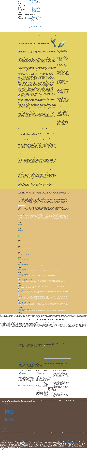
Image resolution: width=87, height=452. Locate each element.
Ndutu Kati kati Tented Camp (25, 73)
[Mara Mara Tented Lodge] (22, 207)
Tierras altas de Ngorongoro (63, 59)
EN (29, 29)
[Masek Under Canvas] (24, 309)
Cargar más (20, 313)
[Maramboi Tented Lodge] (25, 279)
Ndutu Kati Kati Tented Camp (36, 17)
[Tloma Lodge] (23, 295)
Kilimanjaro (32, 20)
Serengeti (32, 22)
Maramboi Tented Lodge (35, 6)
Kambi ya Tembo (34, 9)
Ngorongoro (32, 21)
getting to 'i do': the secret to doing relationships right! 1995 (22, 438)
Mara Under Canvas (35, 13)
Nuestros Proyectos (23, 373)
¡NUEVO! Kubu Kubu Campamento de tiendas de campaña (55, 361)
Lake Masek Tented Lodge (36, 8)
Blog (29, 28)
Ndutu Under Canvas (35, 14)
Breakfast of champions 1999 (33, 445)
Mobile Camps (33, 12)
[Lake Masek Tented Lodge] (23, 264)
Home (3, 449)
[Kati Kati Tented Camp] (22, 269)
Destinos (30, 18)
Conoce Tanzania (33, 25)
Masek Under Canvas (21, 310)
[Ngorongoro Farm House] (24, 302)
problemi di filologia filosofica (52, 441)
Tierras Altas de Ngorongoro (35, 19)
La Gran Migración (31, 23)
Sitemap (3, 448)
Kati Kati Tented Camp (35, 15)
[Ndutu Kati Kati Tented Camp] (20, 224)
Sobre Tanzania (22, 372)
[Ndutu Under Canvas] (24, 242)
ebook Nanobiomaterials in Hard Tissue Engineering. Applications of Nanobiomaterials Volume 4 (40, 443)
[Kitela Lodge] (20, 285)
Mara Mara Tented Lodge (36, 11)
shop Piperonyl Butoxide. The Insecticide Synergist (32, 439)
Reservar (30, 27)
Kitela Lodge (23, 135)
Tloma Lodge (34, 3)
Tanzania (30, 24)
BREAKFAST (27, 442)
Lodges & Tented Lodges (32, 0)
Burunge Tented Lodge (24, 180)
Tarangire (60, 60)
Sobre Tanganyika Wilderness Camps (36, 26)
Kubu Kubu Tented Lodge (36, 10)
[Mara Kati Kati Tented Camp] (20, 230)
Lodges (32, 1)
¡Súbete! (2, 324)
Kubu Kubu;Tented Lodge (25, 76)
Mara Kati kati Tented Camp (25, 67)
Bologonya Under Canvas (24, 86)
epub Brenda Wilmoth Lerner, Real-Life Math (29, 440)
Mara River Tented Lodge (24, 96)
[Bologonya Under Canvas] (25, 248)
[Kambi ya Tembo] (24, 259)
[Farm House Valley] (24, 290)
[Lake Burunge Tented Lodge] (23, 274)
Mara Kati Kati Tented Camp (36, 16)
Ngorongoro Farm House (36, 2)
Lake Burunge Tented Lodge (36, 7)
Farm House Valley (35, 4)
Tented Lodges (33, 5)
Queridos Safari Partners (26, 362)
